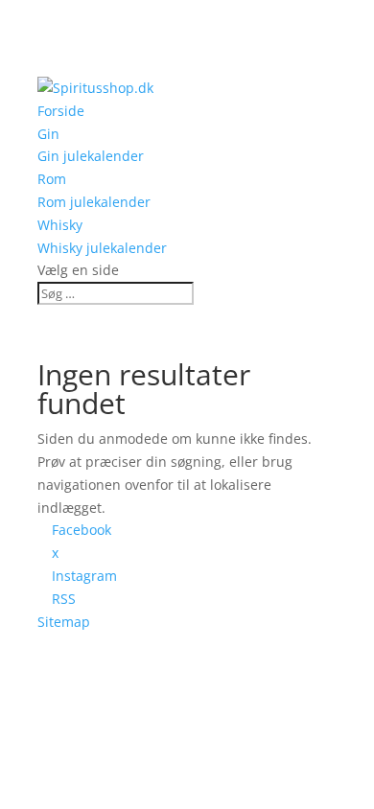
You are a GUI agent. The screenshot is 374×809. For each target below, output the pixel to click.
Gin (48, 134)
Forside (60, 111)
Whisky (59, 225)
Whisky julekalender (102, 248)
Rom (51, 179)
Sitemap (63, 622)
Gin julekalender (90, 156)
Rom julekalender (94, 202)
